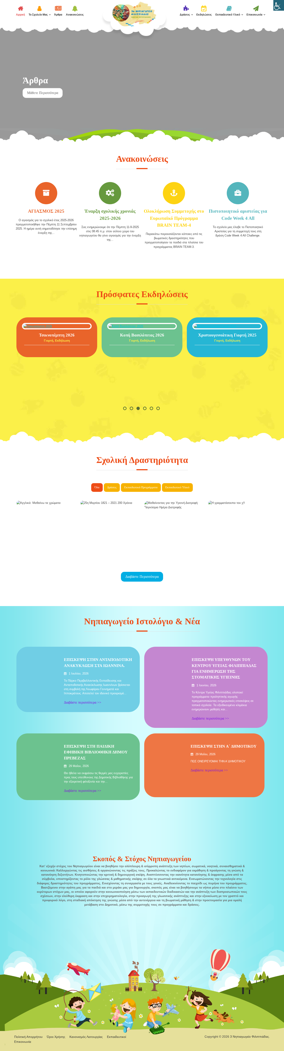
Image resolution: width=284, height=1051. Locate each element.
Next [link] (274, 83)
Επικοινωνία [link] (254, 14)
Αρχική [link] (20, 14)
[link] (278, 5)
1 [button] (125, 409)
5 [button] (152, 409)
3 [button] (138, 409)
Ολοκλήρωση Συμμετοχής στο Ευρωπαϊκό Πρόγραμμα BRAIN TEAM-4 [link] (174, 217)
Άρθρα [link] (58, 14)
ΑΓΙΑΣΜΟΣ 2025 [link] (46, 211)
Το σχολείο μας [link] (38, 14)
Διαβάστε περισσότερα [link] (142, 577)
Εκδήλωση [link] (47, 340)
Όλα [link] (97, 487)
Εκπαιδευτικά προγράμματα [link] (141, 487)
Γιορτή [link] (33, 340)
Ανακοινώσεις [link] (75, 14)
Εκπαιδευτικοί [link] (50, 67)
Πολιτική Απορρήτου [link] (28, 1037)
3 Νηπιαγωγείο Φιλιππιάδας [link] (249, 1036)
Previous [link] (10, 83)
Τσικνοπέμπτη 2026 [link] (41, 335)
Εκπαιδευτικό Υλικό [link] (227, 14)
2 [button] (132, 409)
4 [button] (145, 409)
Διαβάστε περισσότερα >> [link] (42, 326)
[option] (142, 89)
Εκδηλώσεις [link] (204, 14)
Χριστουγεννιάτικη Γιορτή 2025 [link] (212, 335)
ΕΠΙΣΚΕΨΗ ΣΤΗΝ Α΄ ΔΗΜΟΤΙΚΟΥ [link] (223, 746)
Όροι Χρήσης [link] (56, 1037)
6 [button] (158, 409)
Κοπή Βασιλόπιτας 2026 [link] (127, 335)
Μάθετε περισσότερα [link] (42, 104)
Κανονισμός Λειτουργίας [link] (86, 1037)
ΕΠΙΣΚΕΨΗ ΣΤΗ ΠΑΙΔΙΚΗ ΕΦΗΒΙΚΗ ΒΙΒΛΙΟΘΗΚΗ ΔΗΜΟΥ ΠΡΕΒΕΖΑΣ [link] (96, 752)
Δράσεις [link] (185, 14)
